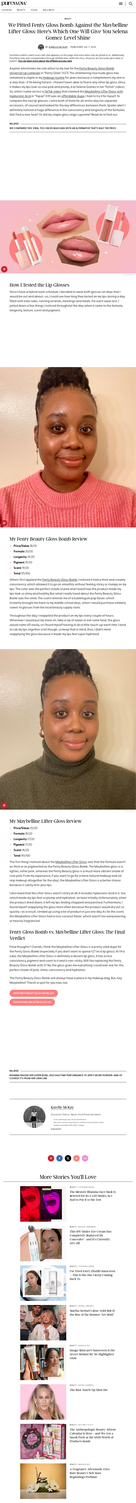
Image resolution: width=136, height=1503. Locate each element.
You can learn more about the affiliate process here (45, 61)
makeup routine (53, 77)
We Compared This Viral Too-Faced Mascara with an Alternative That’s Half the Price (63, 128)
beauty (21, 10)
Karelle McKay (58, 47)
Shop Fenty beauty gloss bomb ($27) (33, 993)
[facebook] (59, 1158)
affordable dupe (72, 96)
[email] (85, 1158)
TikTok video (52, 91)
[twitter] (68, 1158)
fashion (7, 10)
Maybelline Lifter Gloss (71, 862)
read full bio (56, 1129)
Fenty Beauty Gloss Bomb (59, 579)
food (34, 10)
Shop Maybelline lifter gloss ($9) (32, 1002)
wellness (48, 10)
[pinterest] (4, 269)
